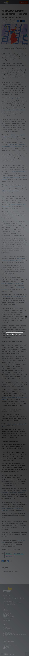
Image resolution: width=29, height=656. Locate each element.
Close (26, 316)
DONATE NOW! (14, 334)
